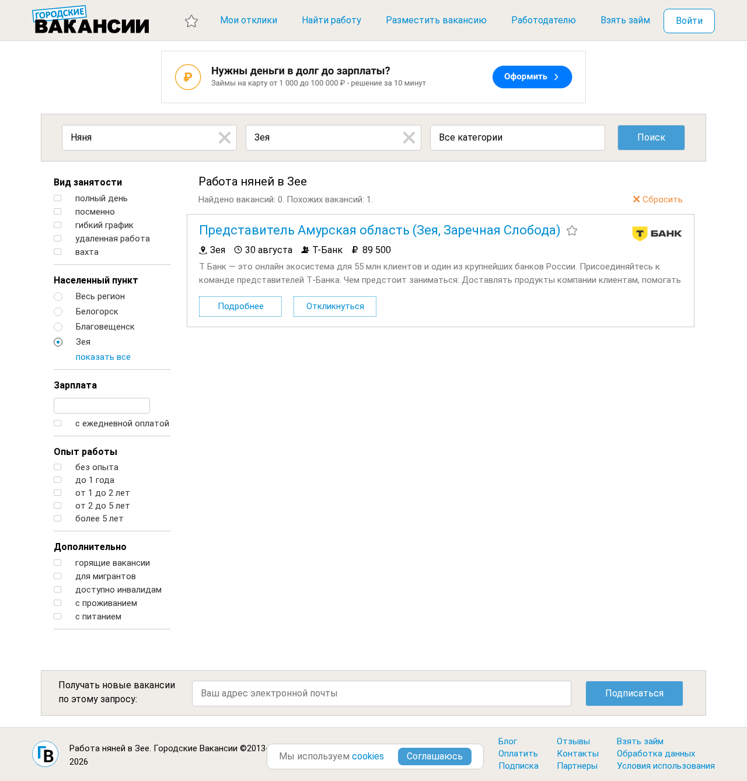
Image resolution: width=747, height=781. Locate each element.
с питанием (97, 616)
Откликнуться (335, 306)
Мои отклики (248, 20)
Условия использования (666, 766)
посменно (94, 212)
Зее (142, 748)
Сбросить (663, 199)
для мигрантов (104, 576)
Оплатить (518, 753)
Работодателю (543, 20)
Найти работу (331, 20)
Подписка (518, 766)
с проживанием (105, 603)
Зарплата (75, 385)
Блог (507, 741)
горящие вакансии (111, 563)
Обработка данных (656, 753)
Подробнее (241, 306)
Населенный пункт (96, 280)
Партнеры (577, 766)
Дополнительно (90, 546)
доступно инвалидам (117, 590)
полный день (100, 198)
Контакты (578, 753)
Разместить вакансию (436, 20)
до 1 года (93, 480)
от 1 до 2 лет (101, 493)
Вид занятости (88, 182)
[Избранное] (191, 20)
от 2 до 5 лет (101, 506)
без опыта (95, 467)
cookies (368, 756)
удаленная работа (111, 238)
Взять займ (625, 20)
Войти (689, 20)
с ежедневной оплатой (121, 423)
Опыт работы (85, 451)
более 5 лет (98, 518)
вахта (86, 252)
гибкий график (103, 225)
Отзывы (573, 741)
